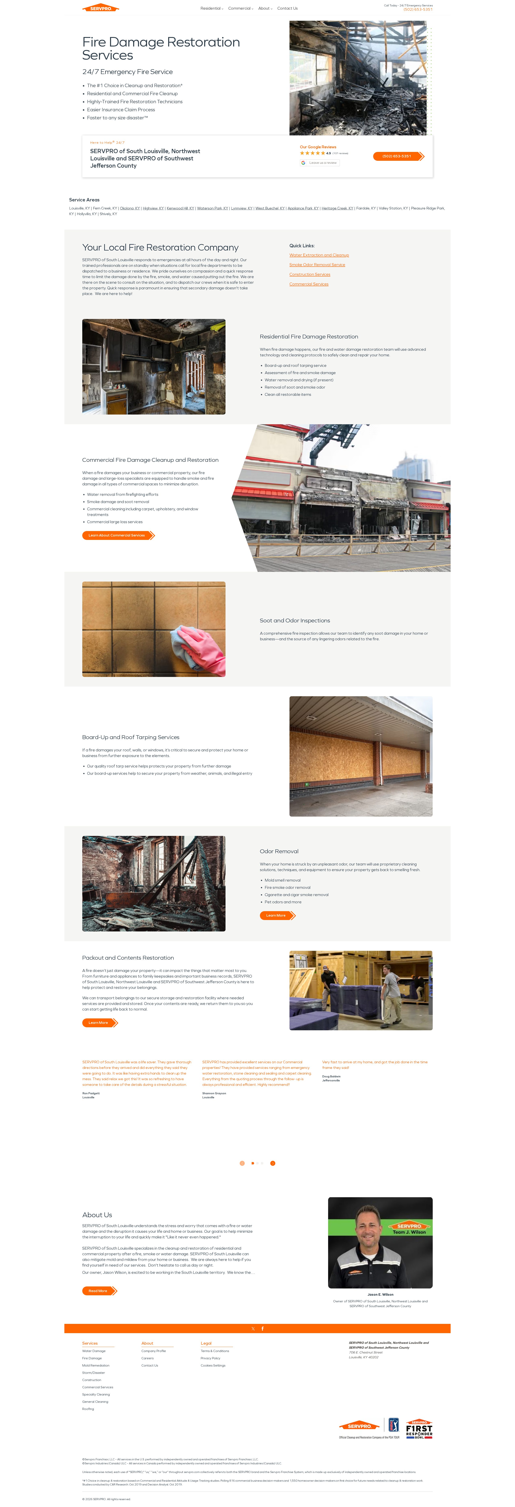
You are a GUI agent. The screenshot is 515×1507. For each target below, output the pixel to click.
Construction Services (309, 274)
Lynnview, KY (241, 208)
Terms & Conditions (215, 1351)
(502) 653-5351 (418, 9)
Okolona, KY (130, 208)
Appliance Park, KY (303, 208)
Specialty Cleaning (96, 1394)
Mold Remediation (95, 1365)
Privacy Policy (210, 1358)
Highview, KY (153, 208)
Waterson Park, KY (212, 208)
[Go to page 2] (257, 1163)
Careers (147, 1358)
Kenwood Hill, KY (180, 208)
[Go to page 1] (253, 1163)
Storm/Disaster (93, 1373)
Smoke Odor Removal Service (317, 264)
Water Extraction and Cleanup (319, 255)
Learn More (275, 915)
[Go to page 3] (262, 1163)
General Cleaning (95, 1402)
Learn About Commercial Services (117, 535)
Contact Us (287, 8)
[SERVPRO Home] (100, 7)
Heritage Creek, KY (337, 208)
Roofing (88, 1409)
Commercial (239, 8)
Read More (98, 1291)
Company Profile (153, 1351)
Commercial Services (309, 284)
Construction (91, 1380)
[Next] (272, 1163)
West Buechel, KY (270, 208)
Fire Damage (92, 1358)
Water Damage (94, 1351)
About (264, 8)
